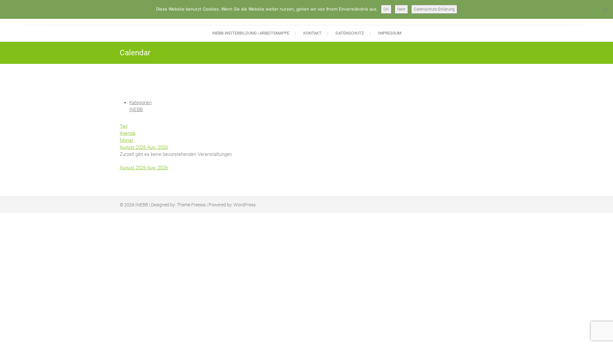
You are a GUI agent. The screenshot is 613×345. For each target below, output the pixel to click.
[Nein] (605, 9)
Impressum (389, 33)
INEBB (136, 109)
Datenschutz (350, 33)
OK (386, 9)
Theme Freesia (191, 204)
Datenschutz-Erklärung (434, 9)
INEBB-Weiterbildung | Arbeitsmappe (250, 33)
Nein (401, 9)
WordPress (245, 204)
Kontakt (312, 33)
